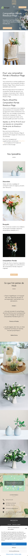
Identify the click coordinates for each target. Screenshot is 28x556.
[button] (26, 528)
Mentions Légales (17, 554)
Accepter (14, 544)
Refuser (14, 547)
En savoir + (14, 274)
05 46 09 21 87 (22, 7)
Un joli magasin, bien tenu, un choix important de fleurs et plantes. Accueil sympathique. (15, 328)
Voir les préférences (14, 551)
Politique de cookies (10, 554)
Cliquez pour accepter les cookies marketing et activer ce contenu (14, 483)
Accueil (9, 524)
